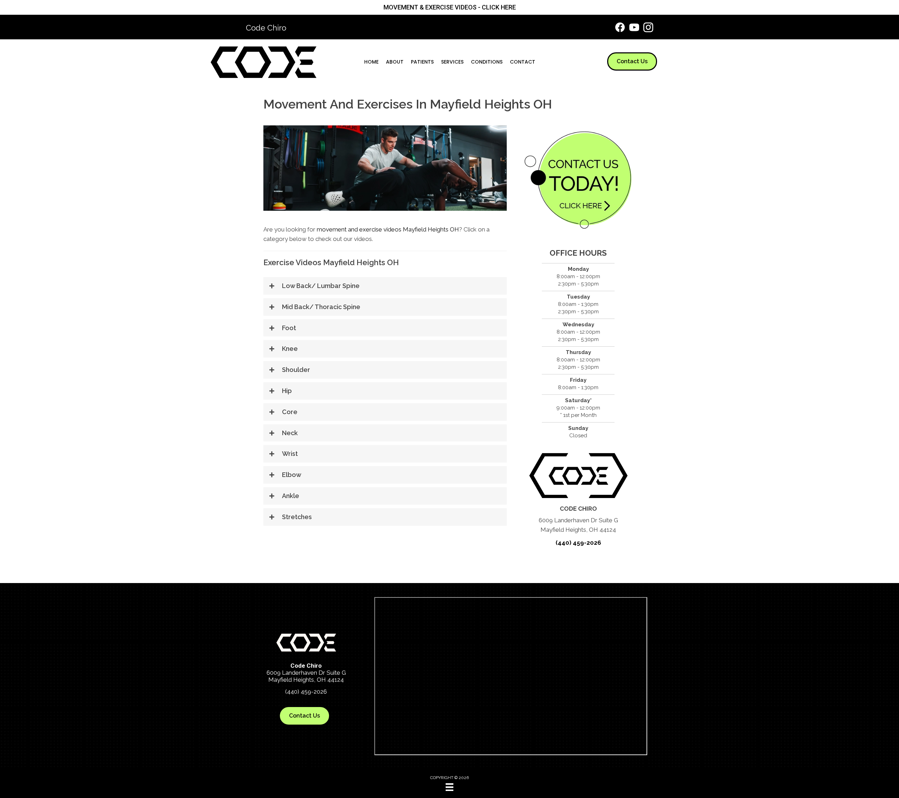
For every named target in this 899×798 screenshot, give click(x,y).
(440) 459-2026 (578, 542)
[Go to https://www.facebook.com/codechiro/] (620, 28)
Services (452, 61)
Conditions (487, 61)
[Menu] (449, 787)
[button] (385, 286)
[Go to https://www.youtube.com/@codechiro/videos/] (634, 28)
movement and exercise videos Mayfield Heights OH (388, 229)
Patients (422, 61)
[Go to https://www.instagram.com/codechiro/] (648, 28)
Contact (522, 61)
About (394, 61)
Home (371, 61)
